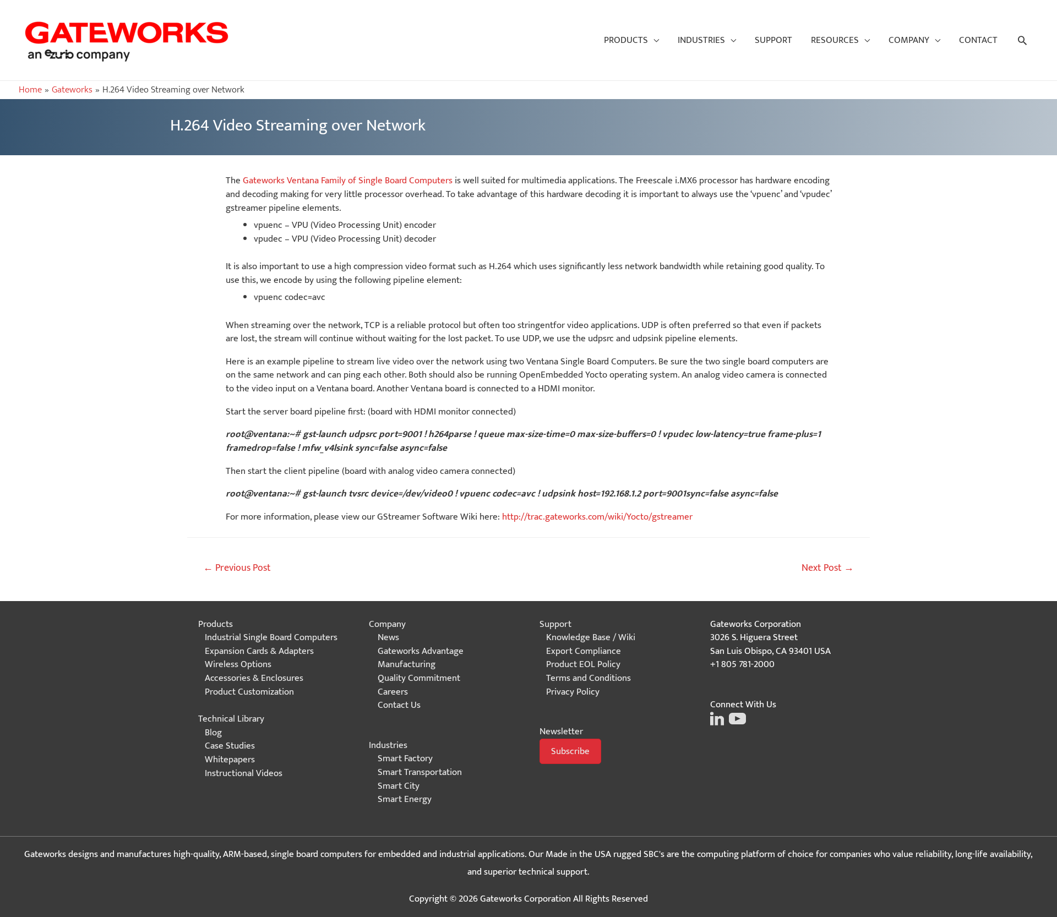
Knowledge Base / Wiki (590, 637)
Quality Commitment (419, 678)
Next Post (828, 568)
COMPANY (909, 40)
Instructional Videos (243, 773)
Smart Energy (405, 799)
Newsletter (561, 731)
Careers (393, 692)
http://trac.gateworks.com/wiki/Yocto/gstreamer (597, 517)
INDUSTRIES (701, 40)
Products (215, 624)
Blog (213, 732)
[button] (570, 752)
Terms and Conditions (588, 678)
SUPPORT (773, 40)
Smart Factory (405, 758)
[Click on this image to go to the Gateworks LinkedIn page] (717, 717)
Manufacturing (406, 664)
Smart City (398, 786)
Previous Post (237, 568)
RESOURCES (835, 40)
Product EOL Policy (583, 664)
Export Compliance (583, 651)
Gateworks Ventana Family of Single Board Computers (348, 180)
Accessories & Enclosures (254, 678)
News (388, 637)
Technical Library (231, 719)
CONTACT (978, 40)
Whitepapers (230, 759)
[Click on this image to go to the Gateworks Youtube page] (736, 717)
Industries (388, 745)
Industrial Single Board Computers (271, 637)
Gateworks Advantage (421, 651)
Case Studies (230, 746)
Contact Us (399, 705)
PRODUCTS (626, 40)
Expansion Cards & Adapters (259, 651)
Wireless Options (238, 664)
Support (555, 624)
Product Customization (249, 692)
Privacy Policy (573, 692)
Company (387, 624)
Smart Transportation (420, 772)
